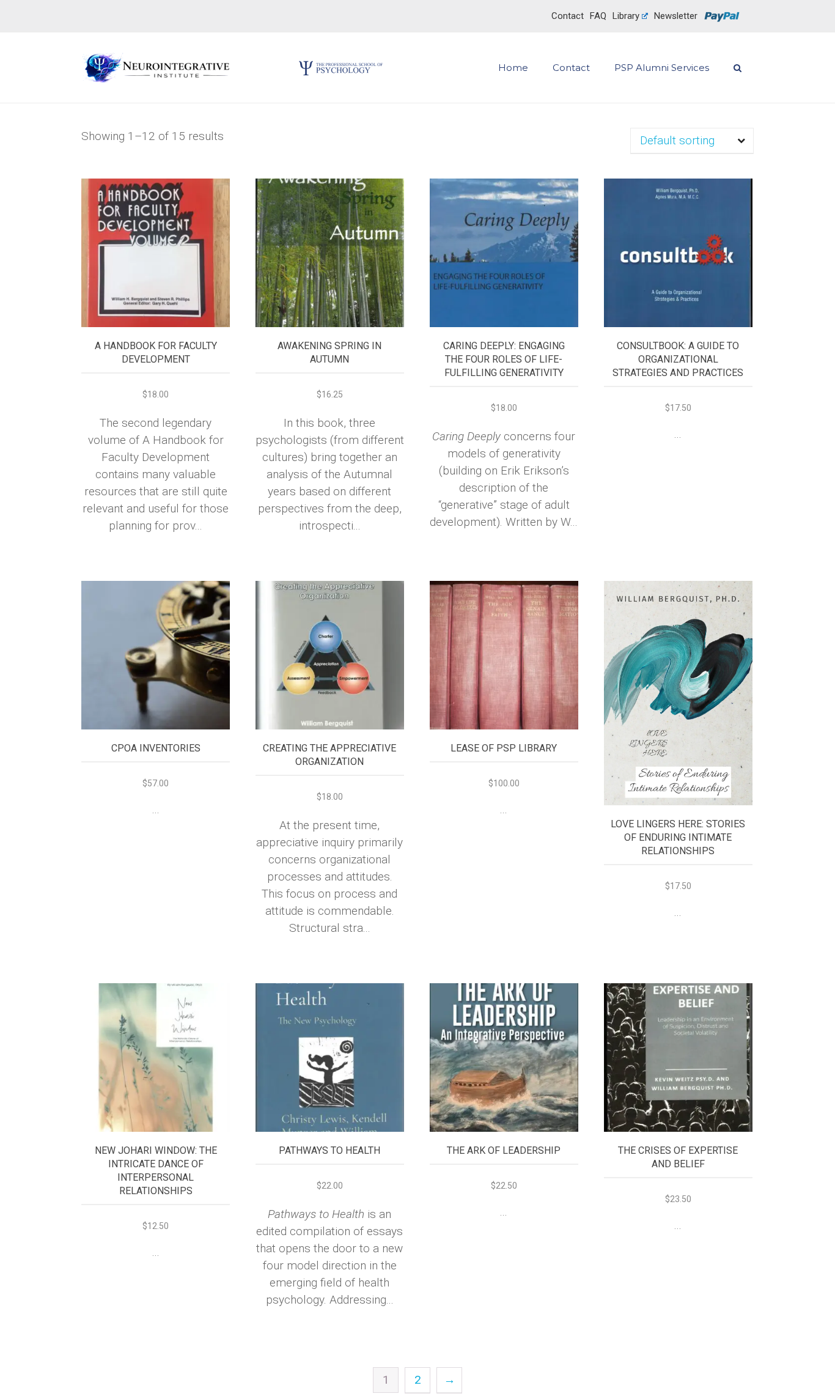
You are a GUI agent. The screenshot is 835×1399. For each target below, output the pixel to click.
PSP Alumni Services (661, 67)
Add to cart (156, 249)
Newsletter (675, 15)
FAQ (598, 15)
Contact (567, 15)
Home (513, 67)
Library (625, 15)
